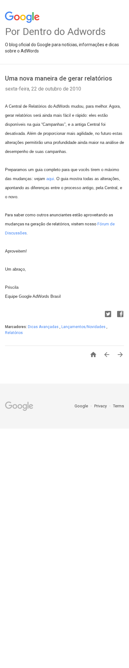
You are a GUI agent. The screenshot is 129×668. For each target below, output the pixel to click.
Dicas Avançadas (43, 327)
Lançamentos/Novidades (83, 327)
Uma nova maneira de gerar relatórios (58, 78)
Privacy (101, 406)
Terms (118, 406)
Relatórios (14, 333)
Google (82, 406)
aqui (50, 178)
